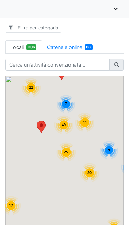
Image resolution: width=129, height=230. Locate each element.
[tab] (23, 47)
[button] (41, 127)
